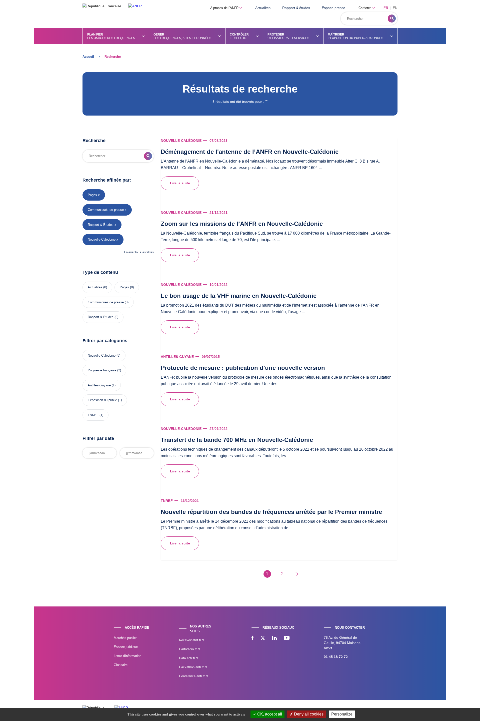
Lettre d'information (127, 656)
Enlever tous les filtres (139, 252)
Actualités (262, 8)
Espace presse (333, 8)
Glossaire (121, 665)
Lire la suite (180, 183)
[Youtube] (287, 638)
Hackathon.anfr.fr (192, 667)
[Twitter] (262, 638)
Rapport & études (296, 8)
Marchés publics (126, 638)
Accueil (88, 57)
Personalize (341, 714)
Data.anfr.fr (187, 658)
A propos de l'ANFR (225, 8)
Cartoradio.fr (188, 649)
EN (395, 8)
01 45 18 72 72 (336, 657)
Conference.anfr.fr (192, 676)
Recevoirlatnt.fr (190, 640)
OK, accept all (269, 714)
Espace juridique (126, 647)
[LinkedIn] (274, 638)
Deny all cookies (308, 714)
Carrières (365, 8)
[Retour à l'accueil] (135, 6)
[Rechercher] (392, 19)
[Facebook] (253, 638)
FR (386, 8)
